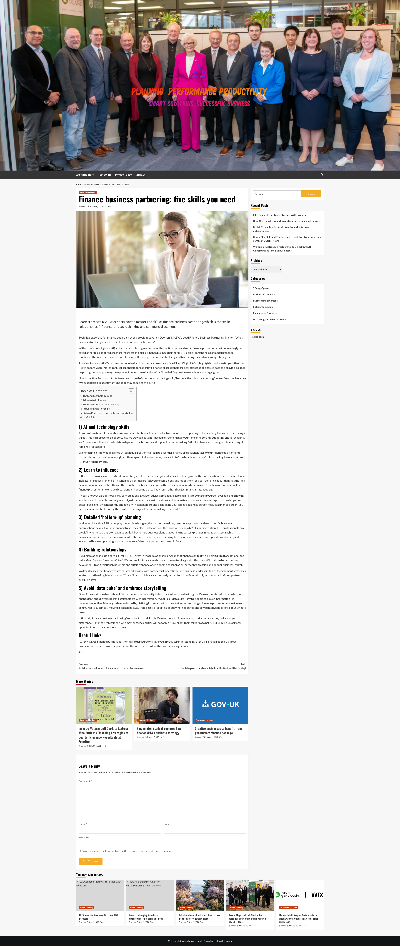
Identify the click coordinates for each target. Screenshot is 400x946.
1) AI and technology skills (97, 395)
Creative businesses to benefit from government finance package (218, 730)
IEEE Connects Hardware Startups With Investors (280, 215)
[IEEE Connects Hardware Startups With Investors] (100, 895)
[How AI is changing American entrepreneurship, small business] (150, 895)
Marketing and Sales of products (271, 319)
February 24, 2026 (295, 925)
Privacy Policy (123, 175)
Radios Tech (257, 336)
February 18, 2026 (211, 737)
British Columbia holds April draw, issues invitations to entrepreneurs (282, 229)
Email (168, 823)
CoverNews (210, 940)
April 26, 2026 (94, 922)
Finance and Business (88, 192)
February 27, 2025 (98, 206)
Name (83, 823)
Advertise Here (85, 175)
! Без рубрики (261, 288)
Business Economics (264, 294)
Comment (85, 781)
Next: (213, 666)
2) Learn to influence (94, 400)
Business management (265, 300)
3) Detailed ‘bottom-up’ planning (101, 404)
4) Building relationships (96, 408)
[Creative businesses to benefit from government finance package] (220, 705)
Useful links (89, 417)
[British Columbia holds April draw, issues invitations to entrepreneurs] (200, 895)
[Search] (322, 174)
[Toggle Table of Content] (129, 391)
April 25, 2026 (144, 922)
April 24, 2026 (194, 922)
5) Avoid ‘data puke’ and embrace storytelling (108, 412)
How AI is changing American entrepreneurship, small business (287, 221)
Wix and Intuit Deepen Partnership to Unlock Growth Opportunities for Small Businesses (282, 248)
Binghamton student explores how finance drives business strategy (159, 730)
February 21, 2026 (153, 737)
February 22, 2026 (95, 746)
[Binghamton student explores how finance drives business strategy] (162, 705)
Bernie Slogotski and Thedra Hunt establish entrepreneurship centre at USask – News (287, 239)
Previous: (111, 666)
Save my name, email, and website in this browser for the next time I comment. (127, 850)
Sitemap (140, 175)
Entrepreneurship (263, 306)
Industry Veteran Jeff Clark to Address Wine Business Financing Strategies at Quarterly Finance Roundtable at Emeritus (103, 735)
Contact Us (104, 175)
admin (84, 206)
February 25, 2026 (245, 925)
